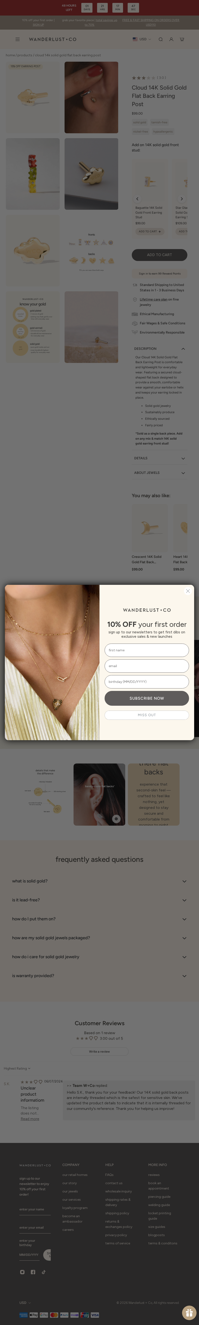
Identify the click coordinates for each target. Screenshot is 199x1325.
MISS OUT (147, 715)
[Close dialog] (188, 591)
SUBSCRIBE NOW (147, 698)
